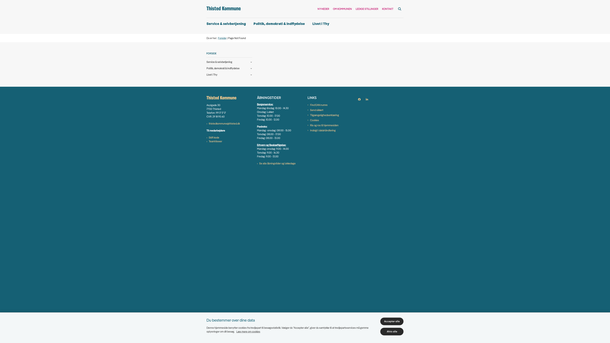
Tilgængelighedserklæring (324, 115)
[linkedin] (367, 99)
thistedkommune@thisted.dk (224, 123)
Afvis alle (392, 331)
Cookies (314, 120)
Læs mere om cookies (248, 331)
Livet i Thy (320, 24)
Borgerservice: (265, 104)
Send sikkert (316, 110)
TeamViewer (215, 141)
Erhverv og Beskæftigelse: (271, 145)
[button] (250, 61)
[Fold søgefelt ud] (399, 9)
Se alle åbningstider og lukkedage (277, 163)
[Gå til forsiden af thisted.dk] (224, 9)
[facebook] (359, 99)
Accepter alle (392, 321)
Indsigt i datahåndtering (323, 130)
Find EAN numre (319, 105)
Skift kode (214, 137)
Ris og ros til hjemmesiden (324, 125)
